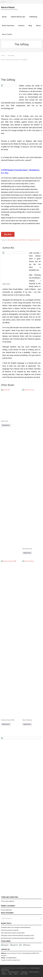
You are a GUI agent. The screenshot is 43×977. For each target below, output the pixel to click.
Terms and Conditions (7, 901)
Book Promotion (34, 972)
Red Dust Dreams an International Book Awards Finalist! (17, 938)
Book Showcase (14, 59)
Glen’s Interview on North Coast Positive (13, 933)
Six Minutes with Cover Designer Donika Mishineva (15, 927)
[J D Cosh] (14, 253)
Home (3, 55)
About (15, 974)
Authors (4, 974)
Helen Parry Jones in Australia (9, 930)
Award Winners (22, 240)
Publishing (24, 972)
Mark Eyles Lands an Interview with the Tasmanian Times (17, 935)
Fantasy (30, 240)
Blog (10, 974)
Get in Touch (23, 974)
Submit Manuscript (13, 972)
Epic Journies (36, 240)
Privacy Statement (6, 910)
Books (7, 59)
